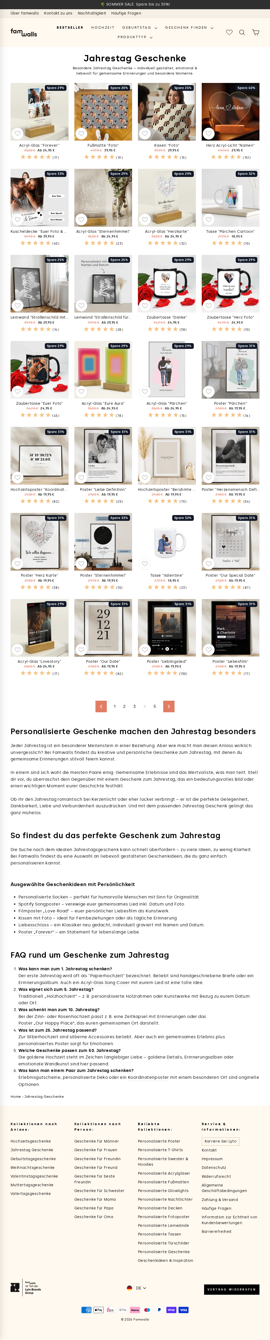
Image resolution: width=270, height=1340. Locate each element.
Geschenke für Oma (93, 1217)
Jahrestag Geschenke (44, 1096)
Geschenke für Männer (96, 1141)
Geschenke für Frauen (96, 1150)
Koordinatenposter (148, 1077)
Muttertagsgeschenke (32, 1185)
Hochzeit (102, 27)
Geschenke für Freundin (97, 1159)
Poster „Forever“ (36, 931)
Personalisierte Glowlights (163, 1191)
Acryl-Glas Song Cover (105, 982)
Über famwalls (25, 13)
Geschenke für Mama (95, 1199)
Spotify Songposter (39, 904)
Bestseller (70, 27)
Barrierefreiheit (217, 1231)
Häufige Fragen (126, 13)
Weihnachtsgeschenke (33, 1167)
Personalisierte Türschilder (164, 1243)
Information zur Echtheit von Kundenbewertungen (230, 1220)
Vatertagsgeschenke (31, 1193)
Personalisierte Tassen (159, 1234)
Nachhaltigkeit (92, 13)
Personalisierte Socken (43, 896)
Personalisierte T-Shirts (160, 1150)
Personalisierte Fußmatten (163, 1182)
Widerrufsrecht (216, 1176)
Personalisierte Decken (160, 1208)
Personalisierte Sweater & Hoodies (163, 1162)
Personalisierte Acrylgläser (164, 1173)
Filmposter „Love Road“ (43, 910)
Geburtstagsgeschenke (33, 1159)
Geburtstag (137, 27)
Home (16, 1096)
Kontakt (209, 1150)
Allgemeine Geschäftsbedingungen (224, 1188)
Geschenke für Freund (96, 1167)
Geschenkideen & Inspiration (166, 1260)
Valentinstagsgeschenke (34, 1176)
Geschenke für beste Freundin (94, 1179)
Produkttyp (133, 37)
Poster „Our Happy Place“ (46, 1023)
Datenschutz (214, 1167)
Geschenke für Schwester (99, 1191)
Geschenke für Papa (94, 1208)
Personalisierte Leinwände (163, 1225)
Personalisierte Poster (159, 1141)
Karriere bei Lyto (221, 1141)
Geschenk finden (187, 27)
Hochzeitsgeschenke (31, 1141)
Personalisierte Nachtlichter (165, 1199)
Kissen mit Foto (35, 918)
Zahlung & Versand (220, 1200)
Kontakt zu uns (58, 13)
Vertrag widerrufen (232, 1289)
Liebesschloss (33, 924)
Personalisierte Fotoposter (164, 1217)
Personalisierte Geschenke (164, 1252)
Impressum (212, 1159)
